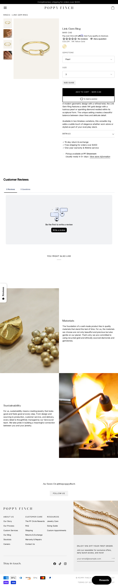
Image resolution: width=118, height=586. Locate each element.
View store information (100, 156)
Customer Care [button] (34, 517)
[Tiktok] (60, 563)
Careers (6, 544)
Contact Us (30, 544)
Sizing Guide (52, 526)
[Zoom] (36, 48)
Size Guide (69, 83)
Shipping (29, 530)
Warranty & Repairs (33, 539)
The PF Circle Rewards (35, 521)
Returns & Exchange (33, 535)
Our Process (8, 526)
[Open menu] (7, 8)
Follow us (59, 493)
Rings (6, 15)
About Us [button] (8, 517)
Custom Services (10, 530)
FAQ (27, 526)
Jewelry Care (52, 521)
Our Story (7, 521)
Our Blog (7, 535)
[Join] (112, 558)
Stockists (7, 539)
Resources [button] (53, 517)
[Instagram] (65, 563)
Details (66, 134)
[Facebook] (54, 563)
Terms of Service (87, 582)
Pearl (67, 59)
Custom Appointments (56, 530)
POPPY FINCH (84, 578)
